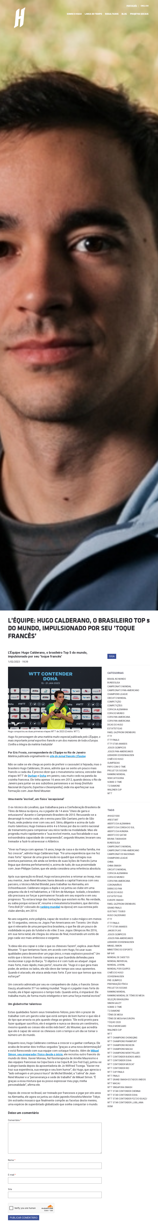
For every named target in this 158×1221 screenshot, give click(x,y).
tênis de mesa (115, 1014)
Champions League (117, 694)
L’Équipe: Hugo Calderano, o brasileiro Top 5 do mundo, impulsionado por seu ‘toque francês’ (47, 654)
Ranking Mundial (116, 774)
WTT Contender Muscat (121, 1064)
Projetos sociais (117, 770)
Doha (43, 775)
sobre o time (114, 1007)
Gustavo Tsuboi (116, 911)
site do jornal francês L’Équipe (68, 756)
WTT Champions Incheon (120, 1045)
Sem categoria (115, 778)
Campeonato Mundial (119, 686)
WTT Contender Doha (119, 1060)
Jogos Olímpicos (116, 747)
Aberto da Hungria (117, 831)
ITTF (109, 736)
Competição (114, 701)
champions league (117, 858)
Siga (111, 656)
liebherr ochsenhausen (120, 942)
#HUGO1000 (113, 816)
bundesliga (113, 842)
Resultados (111, 14)
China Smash (114, 865)
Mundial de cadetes (118, 957)
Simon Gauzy (114, 1003)
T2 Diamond (113, 786)
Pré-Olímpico (114, 980)
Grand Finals (114, 908)
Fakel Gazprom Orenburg (121, 732)
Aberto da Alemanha (119, 823)
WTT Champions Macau (120, 1049)
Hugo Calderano (116, 915)
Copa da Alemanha (117, 709)
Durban (32, 775)
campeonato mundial (119, 846)
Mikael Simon (114, 946)
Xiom (110, 1106)
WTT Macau (113, 1083)
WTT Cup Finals (115, 1072)
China (110, 862)
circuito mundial (116, 869)
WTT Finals (113, 1076)
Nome (11, 1160)
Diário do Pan (114, 888)
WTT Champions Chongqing (122, 1037)
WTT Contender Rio (118, 1068)
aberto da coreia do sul (121, 827)
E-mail (12, 1175)
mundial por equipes (118, 969)
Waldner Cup (114, 789)
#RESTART (112, 820)
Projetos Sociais (139, 14)
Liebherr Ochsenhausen (120, 755)
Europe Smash (115, 900)
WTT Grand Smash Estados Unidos (126, 1079)
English (144, 6)
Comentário (14, 1120)
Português (132, 6)
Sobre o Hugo (74, 14)
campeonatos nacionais (121, 854)
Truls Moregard (116, 1026)
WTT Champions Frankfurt (122, 1041)
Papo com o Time (116, 767)
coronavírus (114, 885)
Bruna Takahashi (116, 839)
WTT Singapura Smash (119, 1087)
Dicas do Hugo (115, 724)
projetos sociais (117, 988)
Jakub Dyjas (114, 930)
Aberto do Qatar (117, 835)
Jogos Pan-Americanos (120, 751)
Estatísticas (114, 728)
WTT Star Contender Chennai (123, 1091)
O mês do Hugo (115, 759)
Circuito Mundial (116, 698)
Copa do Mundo (115, 713)
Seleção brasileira (118, 999)
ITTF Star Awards (117, 744)
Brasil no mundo (116, 679)
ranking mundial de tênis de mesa (125, 995)
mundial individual (117, 961)
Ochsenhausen (115, 976)
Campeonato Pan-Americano (123, 690)
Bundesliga (113, 682)
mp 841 (111, 953)
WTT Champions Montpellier (123, 1053)
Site (10, 1189)
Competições (114, 705)
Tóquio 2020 (114, 1022)
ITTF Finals (113, 740)
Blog (124, 14)
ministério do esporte (120, 949)
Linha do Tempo (93, 14)
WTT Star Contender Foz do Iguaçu (127, 1098)
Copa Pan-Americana (118, 717)
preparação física (117, 984)
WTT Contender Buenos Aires (123, 1057)
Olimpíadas (113, 763)
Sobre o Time (114, 782)
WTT (109, 793)
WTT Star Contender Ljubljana (125, 1102)
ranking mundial (116, 991)
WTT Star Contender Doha (122, 1095)
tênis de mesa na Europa (121, 1018)
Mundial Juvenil (116, 965)
